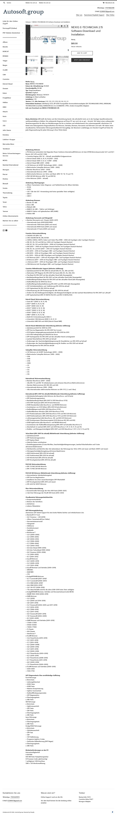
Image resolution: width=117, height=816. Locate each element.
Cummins (6, 79)
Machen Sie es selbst (13, 221)
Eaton (5, 93)
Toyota (5, 197)
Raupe (5, 65)
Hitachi (5, 112)
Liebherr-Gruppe (9, 139)
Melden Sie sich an (31, 3)
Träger (5, 61)
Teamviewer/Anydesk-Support (94, 15)
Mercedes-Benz (8, 144)
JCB (4, 126)
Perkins (5, 179)
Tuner (5, 202)
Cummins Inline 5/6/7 (86, 799)
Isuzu (4, 116)
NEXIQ (5, 160)
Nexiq (32, 82)
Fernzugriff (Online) (10, 28)
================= (10, 37)
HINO (4, 107)
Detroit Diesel (8, 84)
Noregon (6, 170)
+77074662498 (109, 8)
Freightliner (7, 98)
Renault (5, 184)
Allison (5, 42)
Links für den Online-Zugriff (10, 22)
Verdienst (6, 149)
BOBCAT (6, 51)
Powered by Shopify (29, 812)
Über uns (79, 15)
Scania (5, 188)
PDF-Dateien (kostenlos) (13, 33)
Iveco (5, 121)
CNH (4, 75)
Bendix (5, 47)
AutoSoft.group (19, 812)
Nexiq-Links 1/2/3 (84, 797)
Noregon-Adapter (85, 802)
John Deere (7, 130)
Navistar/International (10, 165)
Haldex (5, 102)
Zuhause (28, 22)
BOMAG (5, 56)
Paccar (5, 174)
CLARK (5, 70)
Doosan (5, 88)
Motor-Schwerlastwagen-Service (12, 154)
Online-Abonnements (10, 216)
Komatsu (6, 135)
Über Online (110, 15)
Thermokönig (7, 193)
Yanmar (5, 211)
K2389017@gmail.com (107, 11)
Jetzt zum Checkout (82, 60)
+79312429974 (14, 797)
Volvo (5, 207)
